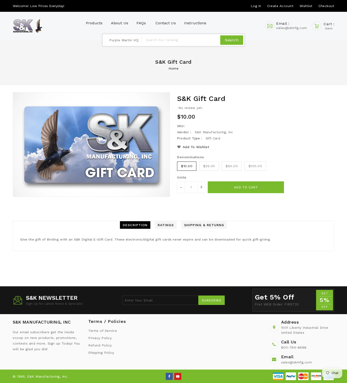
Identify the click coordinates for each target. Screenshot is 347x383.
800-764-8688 (294, 347)
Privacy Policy (100, 338)
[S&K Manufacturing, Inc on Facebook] (169, 376)
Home (173, 68)
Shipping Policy (101, 352)
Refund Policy (100, 345)
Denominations (190, 157)
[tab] (135, 225)
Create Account (280, 6)
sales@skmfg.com (296, 362)
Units (181, 177)
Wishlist (306, 6)
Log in (256, 6)
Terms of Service (102, 331)
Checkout (326, 6)
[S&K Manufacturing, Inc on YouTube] (178, 376)
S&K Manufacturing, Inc (42, 322)
